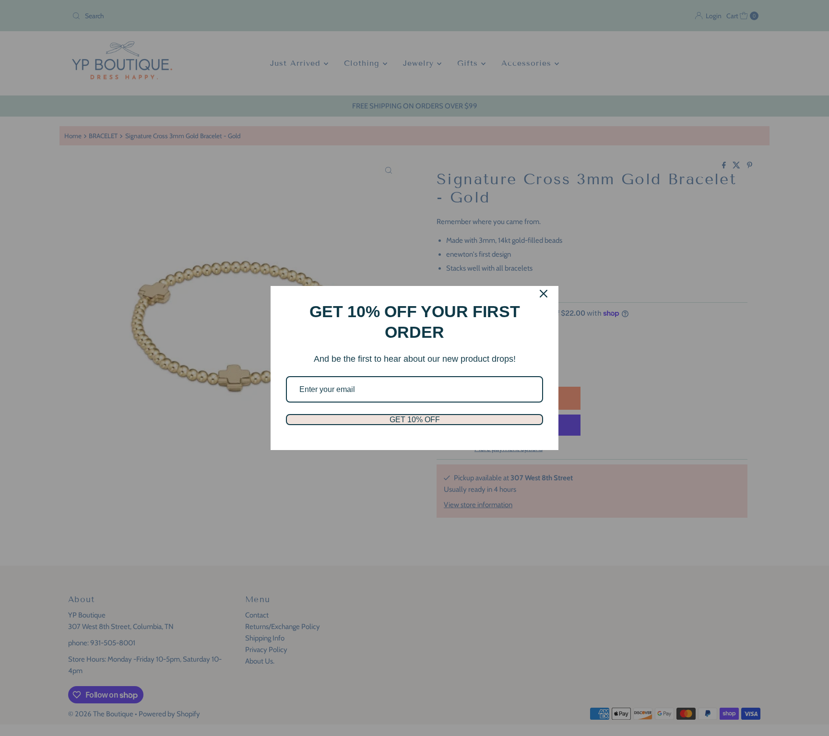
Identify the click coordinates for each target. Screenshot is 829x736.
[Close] (543, 293)
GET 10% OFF (415, 419)
